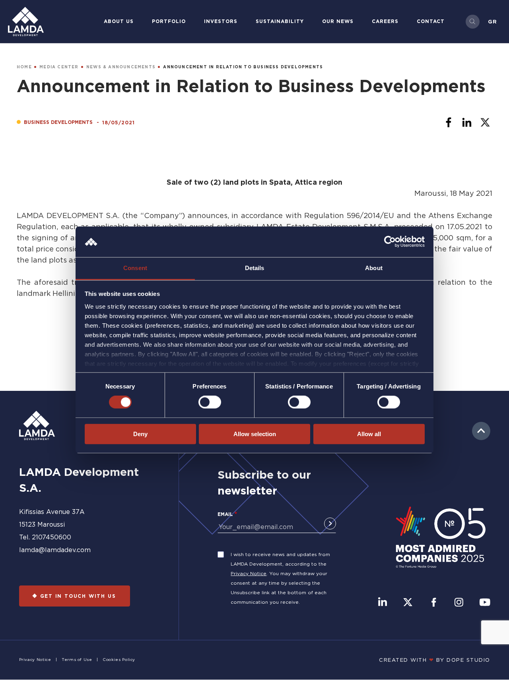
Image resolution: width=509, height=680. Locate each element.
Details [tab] (254, 268)
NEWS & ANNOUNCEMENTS (120, 67)
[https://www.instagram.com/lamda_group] (459, 603)
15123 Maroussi (42, 524)
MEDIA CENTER (58, 67)
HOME (24, 67)
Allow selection (254, 434)
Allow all (369, 434)
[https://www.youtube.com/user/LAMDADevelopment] (484, 603)
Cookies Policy (119, 659)
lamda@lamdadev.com (55, 549)
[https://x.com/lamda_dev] (408, 603)
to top (481, 431)
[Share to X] (485, 122)
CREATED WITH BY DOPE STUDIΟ (434, 660)
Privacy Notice (248, 573)
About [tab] (374, 268)
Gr (492, 21)
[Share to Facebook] (448, 122)
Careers (385, 21)
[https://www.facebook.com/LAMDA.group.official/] (434, 603)
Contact (431, 21)
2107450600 (51, 537)
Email (225, 514)
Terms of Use (77, 659)
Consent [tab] (135, 268)
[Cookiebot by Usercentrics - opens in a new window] (390, 242)
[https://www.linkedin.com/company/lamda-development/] (382, 603)
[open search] (473, 22)
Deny (140, 434)
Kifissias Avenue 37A (52, 511)
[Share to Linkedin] (467, 122)
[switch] (209, 402)
